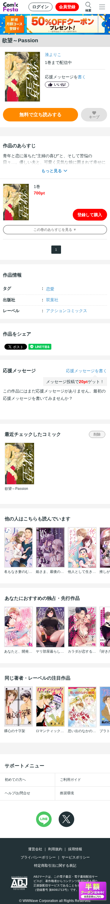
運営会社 (35, 849)
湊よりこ (53, 54)
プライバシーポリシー (38, 857)
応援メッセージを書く (86, 371)
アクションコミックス (66, 310)
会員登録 (67, 6)
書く (82, 77)
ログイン (40, 6)
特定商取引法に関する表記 (55, 866)
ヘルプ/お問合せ (17, 793)
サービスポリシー (76, 857)
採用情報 (75, 849)
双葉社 (52, 299)
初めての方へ (15, 780)
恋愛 (50, 289)
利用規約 (55, 849)
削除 (97, 434)
